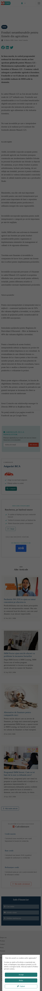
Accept (21, 975)
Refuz (21, 980)
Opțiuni (22, 986)
